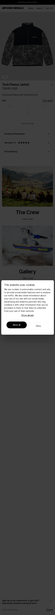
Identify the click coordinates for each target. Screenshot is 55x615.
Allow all (16, 325)
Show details (27, 315)
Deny (38, 326)
